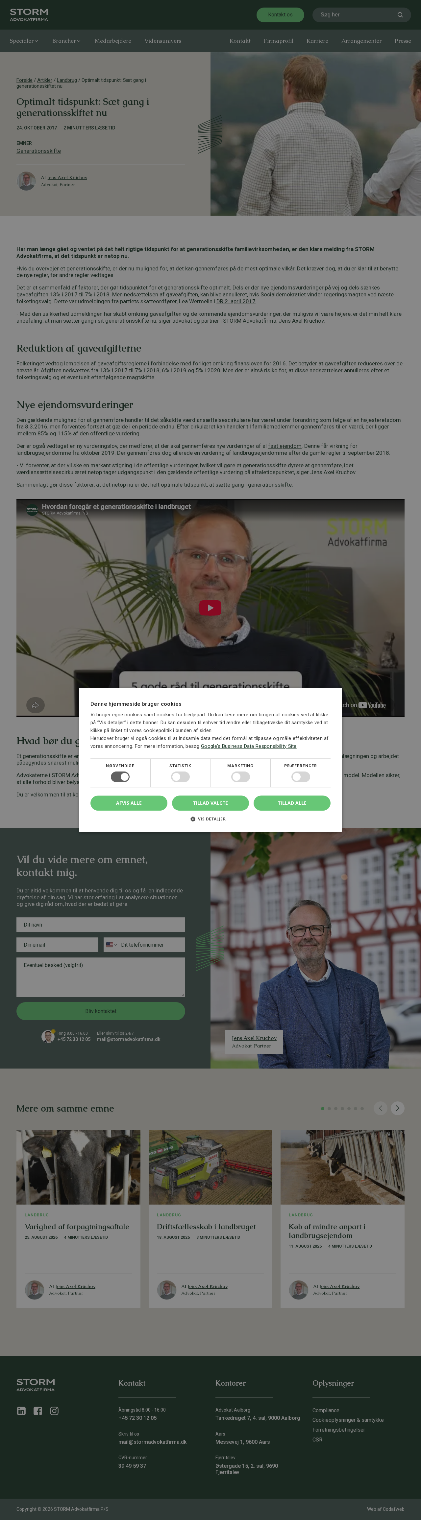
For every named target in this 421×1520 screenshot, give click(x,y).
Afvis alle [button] (129, 803)
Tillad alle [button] (292, 803)
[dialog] (210, 760)
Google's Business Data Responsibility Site (249, 746)
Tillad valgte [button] (210, 803)
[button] (210, 821)
